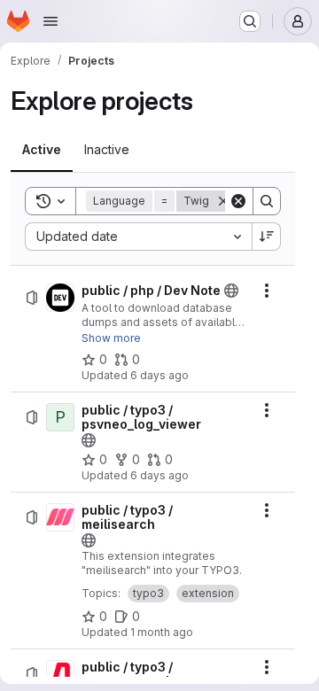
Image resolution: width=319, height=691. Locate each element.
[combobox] (138, 236)
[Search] (267, 201)
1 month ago (161, 632)
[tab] (42, 150)
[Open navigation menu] (50, 21)
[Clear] (238, 201)
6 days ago (159, 375)
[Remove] (223, 201)
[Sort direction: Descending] (267, 236)
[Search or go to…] (250, 21)
